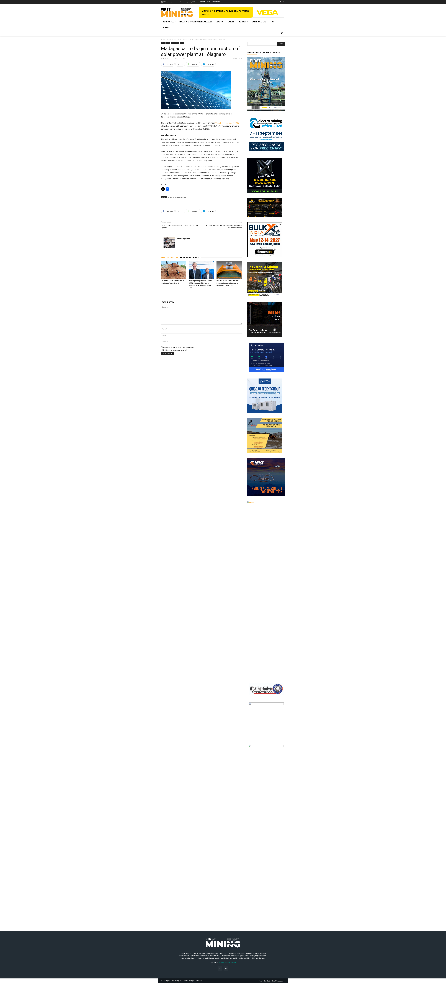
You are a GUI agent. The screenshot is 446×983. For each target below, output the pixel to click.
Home (163, 39)
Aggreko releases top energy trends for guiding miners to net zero (224, 226)
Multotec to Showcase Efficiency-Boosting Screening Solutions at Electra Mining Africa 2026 (227, 283)
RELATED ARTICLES (169, 257)
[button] (282, 33)
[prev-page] (199, 292)
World (169, 39)
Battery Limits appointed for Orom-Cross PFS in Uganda (179, 226)
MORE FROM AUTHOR (189, 257)
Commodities (175, 43)
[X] (280, 1)
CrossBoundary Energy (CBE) (227, 123)
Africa (175, 39)
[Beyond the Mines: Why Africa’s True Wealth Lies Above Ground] (173, 270)
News (182, 43)
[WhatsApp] (283, 1)
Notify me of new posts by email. (175, 350)
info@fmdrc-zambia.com (227, 962)
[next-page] (202, 292)
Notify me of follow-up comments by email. (179, 347)
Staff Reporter (168, 59)
